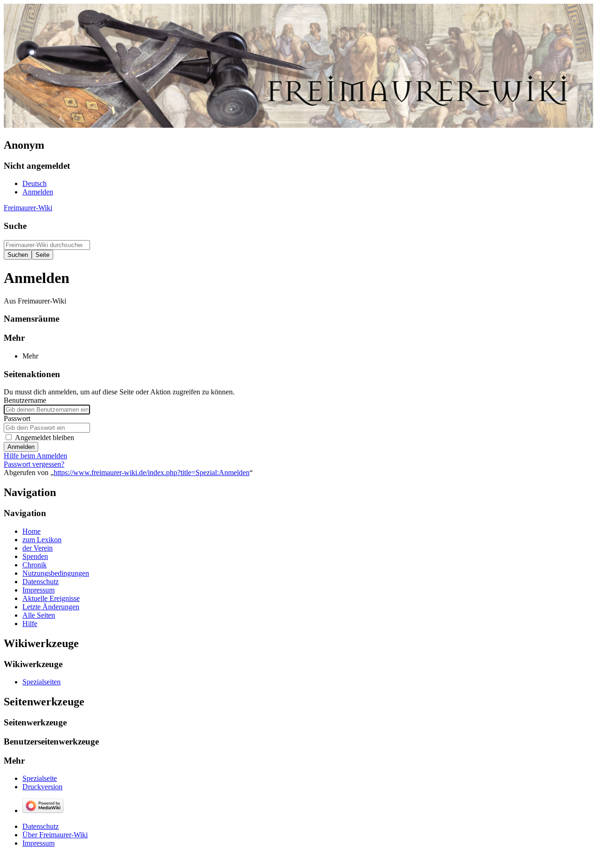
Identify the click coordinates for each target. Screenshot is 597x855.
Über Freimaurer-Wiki (55, 835)
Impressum (38, 843)
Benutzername (25, 400)
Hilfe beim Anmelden (35, 456)
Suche (15, 226)
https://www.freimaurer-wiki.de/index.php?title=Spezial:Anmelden (152, 472)
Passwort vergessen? (34, 464)
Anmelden (21, 446)
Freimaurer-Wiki (28, 208)
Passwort (17, 418)
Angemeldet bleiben (44, 437)
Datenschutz (40, 826)
